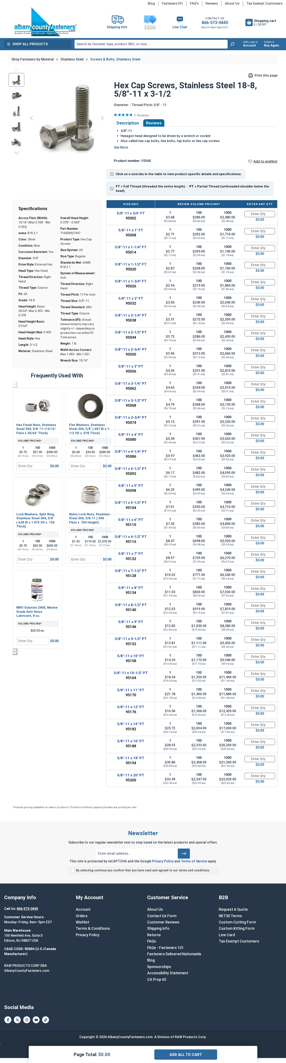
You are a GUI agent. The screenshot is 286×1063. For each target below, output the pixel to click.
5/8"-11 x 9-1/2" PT (131, 639)
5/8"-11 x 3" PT (130, 366)
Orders (82, 916)
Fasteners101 (172, 3)
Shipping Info (158, 928)
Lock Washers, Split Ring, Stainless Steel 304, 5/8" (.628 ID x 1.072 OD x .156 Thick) (35, 520)
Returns (154, 935)
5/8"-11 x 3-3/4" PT (131, 417)
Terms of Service (194, 861)
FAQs (151, 941)
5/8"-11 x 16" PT (130, 741)
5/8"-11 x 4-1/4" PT (131, 451)
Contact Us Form (161, 916)
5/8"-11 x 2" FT (131, 298)
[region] (57, 118)
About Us (232, 3)
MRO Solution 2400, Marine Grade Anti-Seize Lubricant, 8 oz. (37, 612)
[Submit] (184, 853)
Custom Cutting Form (237, 922)
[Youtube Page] (36, 1019)
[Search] (232, 44)
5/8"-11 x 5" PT (130, 485)
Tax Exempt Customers (264, 3)
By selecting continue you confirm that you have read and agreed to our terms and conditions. (143, 870)
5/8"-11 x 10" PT (130, 656)
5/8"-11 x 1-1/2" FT (131, 264)
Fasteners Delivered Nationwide (174, 954)
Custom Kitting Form (237, 928)
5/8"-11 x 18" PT (130, 758)
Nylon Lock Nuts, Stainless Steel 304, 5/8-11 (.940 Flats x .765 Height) (89, 518)
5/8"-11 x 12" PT (130, 707)
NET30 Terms (230, 916)
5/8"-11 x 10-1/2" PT (131, 673)
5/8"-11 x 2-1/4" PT (131, 315)
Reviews (212, 3)
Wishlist (82, 922)
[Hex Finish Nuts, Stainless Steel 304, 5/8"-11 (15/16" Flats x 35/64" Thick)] (37, 406)
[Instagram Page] (26, 1019)
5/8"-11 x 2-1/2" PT (131, 332)
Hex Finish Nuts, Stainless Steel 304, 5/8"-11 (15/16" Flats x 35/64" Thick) (36, 429)
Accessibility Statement (167, 973)
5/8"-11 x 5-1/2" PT (131, 502)
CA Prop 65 (156, 979)
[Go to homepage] (45, 21)
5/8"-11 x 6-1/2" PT (131, 537)
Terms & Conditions (93, 928)
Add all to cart (186, 1054)
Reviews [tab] (154, 123)
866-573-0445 (215, 22)
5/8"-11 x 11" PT (130, 690)
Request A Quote (233, 909)
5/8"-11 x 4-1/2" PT (131, 469)
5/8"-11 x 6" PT (130, 520)
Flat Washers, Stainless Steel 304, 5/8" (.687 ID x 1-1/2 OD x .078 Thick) (89, 429)
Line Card (227, 935)
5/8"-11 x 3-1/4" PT (131, 383)
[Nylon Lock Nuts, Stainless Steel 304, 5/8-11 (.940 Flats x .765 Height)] (90, 495)
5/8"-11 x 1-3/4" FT (131, 281)
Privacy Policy (163, 861)
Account (83, 909)
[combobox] (151, 44)
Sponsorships (159, 967)
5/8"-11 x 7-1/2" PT (131, 571)
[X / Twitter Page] (17, 1019)
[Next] (102, 118)
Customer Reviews (163, 922)
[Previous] (31, 118)
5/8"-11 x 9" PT (130, 622)
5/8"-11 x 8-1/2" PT (131, 605)
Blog (151, 3)
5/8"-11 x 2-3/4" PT (131, 349)
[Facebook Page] (8, 1019)
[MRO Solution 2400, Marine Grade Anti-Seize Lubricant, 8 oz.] (37, 588)
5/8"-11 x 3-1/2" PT (131, 400)
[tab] (128, 123)
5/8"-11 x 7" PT (130, 553)
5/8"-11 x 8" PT (130, 588)
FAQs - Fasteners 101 (165, 948)
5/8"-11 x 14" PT (130, 724)
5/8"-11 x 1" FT (131, 230)
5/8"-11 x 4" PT (130, 434)
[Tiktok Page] (45, 1019)
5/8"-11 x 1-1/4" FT (131, 247)
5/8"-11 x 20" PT (130, 775)
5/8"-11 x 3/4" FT (131, 213)
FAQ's (194, 3)
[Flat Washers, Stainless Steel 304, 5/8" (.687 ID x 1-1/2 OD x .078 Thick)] (90, 406)
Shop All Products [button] (30, 44)
